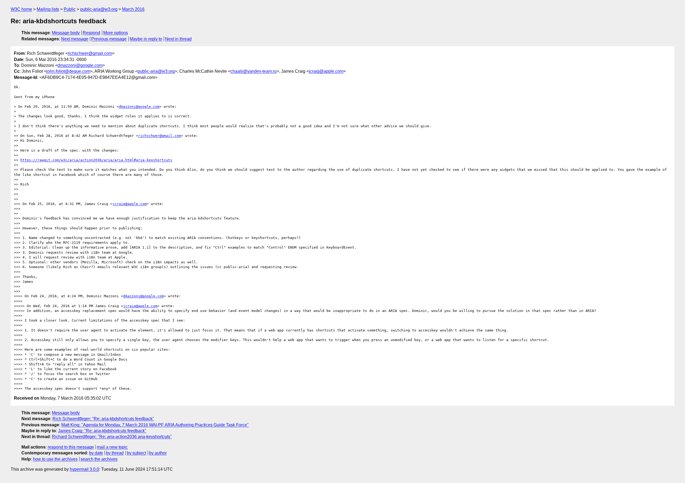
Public (70, 9)
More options (115, 32)
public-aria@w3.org (98, 9)
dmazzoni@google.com (80, 65)
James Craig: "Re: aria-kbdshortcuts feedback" (102, 430)
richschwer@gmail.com (90, 53)
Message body (66, 32)
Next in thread (178, 39)
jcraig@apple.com (326, 71)
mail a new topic (112, 447)
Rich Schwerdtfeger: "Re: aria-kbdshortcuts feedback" (103, 418)
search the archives (99, 459)
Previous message (109, 39)
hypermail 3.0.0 (84, 469)
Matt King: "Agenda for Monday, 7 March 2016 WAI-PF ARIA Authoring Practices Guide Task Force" (155, 425)
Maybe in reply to (146, 39)
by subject (136, 453)
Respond (91, 32)
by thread (115, 453)
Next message (74, 39)
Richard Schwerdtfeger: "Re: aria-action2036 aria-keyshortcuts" (112, 436)
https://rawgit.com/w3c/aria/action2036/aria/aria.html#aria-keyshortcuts (96, 160)
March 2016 (133, 9)
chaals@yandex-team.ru (253, 71)
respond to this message (71, 447)
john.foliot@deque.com (68, 71)
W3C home (21, 9)
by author (158, 453)
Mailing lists (48, 9)
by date (96, 453)
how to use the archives (55, 459)
